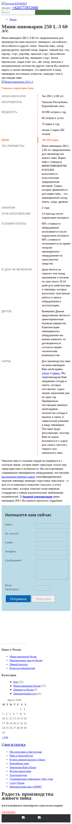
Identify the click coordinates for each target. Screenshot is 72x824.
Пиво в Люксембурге (21, 755)
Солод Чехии (17, 782)
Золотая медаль (18, 775)
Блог (15, 681)
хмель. (56, 373)
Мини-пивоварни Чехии (23, 656)
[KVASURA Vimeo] (14, 642)
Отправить (18, 599)
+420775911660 (25, 7)
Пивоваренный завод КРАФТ (26, 786)
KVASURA (18, 744)
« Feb (5, 737)
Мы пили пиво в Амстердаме (26, 751)
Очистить (43, 599)
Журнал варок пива (20, 771)
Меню (13, 19)
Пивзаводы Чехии (23, 689)
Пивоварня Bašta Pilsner (23, 767)
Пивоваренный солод (25, 693)
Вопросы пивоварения (22, 668)
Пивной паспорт (19, 664)
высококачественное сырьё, (19, 476)
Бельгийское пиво (19, 763)
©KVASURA (8, 812)
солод (45, 373)
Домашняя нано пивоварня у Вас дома (31, 778)
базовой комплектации (37, 496)
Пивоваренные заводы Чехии (26, 660)
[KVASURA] (14, 3)
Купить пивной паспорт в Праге (27, 759)
